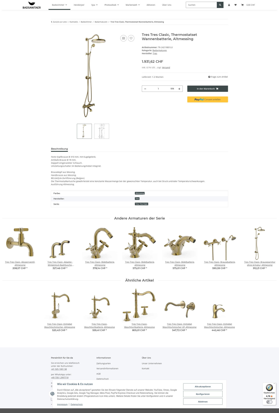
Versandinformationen (107, 368)
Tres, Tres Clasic (141, 204)
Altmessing (140, 193)
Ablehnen (203, 401)
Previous (7, 249)
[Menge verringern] (145, 89)
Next (272, 249)
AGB (98, 373)
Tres (137, 199)
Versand (166, 67)
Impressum (62, 404)
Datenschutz (77, 404)
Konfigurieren (203, 394)
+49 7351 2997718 (59, 377)
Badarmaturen (160, 50)
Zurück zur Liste (60, 21)
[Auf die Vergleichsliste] (123, 38)
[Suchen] (220, 5)
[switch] (269, 402)
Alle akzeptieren (203, 386)
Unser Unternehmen (152, 363)
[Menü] (274, 384)
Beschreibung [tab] (59, 148)
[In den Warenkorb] (53, 31)
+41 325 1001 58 (59, 369)
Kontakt (145, 368)
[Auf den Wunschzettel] (131, 38)
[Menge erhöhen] (179, 89)
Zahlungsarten (103, 363)
